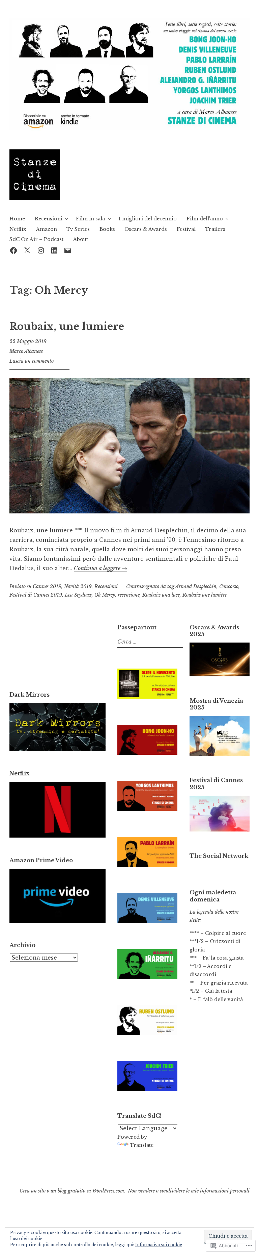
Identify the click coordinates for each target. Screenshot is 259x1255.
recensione (129, 595)
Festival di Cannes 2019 (35, 595)
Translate (141, 1145)
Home (17, 219)
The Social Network (219, 855)
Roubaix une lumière (204, 595)
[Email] (68, 250)
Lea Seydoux (78, 595)
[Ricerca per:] (149, 642)
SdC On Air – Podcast (36, 239)
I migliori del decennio (148, 219)
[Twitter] (27, 250)
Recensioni (48, 219)
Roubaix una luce (161, 595)
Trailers (215, 229)
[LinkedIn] (54, 250)
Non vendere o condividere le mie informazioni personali (189, 1191)
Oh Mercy (104, 595)
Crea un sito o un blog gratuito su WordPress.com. (72, 1191)
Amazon (46, 229)
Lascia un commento (31, 361)
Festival (186, 229)
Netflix (17, 229)
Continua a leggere (100, 568)
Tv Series (78, 229)
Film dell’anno (204, 219)
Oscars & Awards (145, 229)
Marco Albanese (26, 351)
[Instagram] (41, 250)
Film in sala (90, 219)
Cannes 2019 (47, 586)
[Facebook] (13, 250)
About (80, 239)
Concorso (228, 586)
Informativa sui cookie (158, 1244)
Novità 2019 (78, 586)
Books (107, 229)
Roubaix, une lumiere (66, 326)
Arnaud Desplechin (196, 586)
